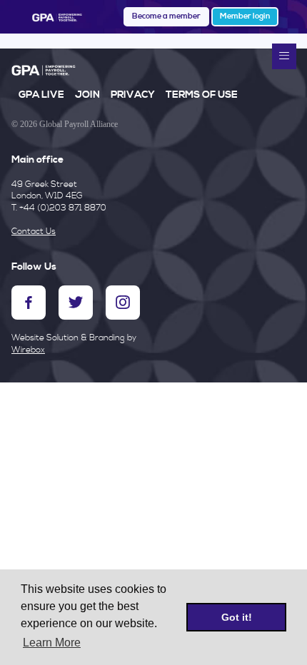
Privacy (133, 94)
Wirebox (28, 350)
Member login (245, 16)
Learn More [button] (52, 642)
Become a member (166, 16)
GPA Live (41, 94)
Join (87, 94)
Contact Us (33, 231)
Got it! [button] (236, 617)
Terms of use (202, 94)
